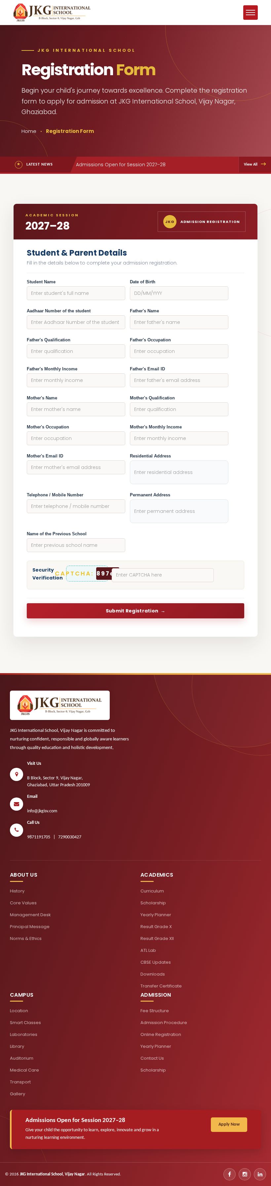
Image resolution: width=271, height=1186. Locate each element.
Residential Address (150, 455)
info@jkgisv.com (42, 811)
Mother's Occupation (48, 426)
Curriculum (152, 891)
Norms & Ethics (26, 938)
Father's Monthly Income (52, 368)
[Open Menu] (250, 12)
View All (255, 164)
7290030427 (69, 837)
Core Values (23, 903)
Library (17, 1046)
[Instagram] (245, 1174)
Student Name (41, 281)
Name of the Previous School (57, 533)
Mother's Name (42, 397)
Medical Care (24, 1070)
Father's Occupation (150, 339)
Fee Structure (154, 1011)
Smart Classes (25, 1022)
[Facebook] (229, 1174)
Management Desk (30, 915)
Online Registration (160, 1034)
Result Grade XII (157, 938)
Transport (20, 1082)
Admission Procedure (163, 1022)
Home (28, 131)
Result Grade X (156, 926)
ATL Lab (148, 950)
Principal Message (30, 926)
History (17, 891)
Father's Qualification (48, 339)
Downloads (152, 974)
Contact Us (152, 1058)
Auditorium (21, 1058)
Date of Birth (142, 281)
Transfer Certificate (161, 986)
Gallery (17, 1094)
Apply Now (229, 1124)
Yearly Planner (155, 915)
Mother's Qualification (152, 397)
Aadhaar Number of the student (59, 310)
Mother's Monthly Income (156, 426)
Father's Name (144, 310)
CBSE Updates (155, 962)
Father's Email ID (147, 368)
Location (19, 1011)
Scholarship (153, 903)
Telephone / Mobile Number (55, 494)
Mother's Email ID (45, 455)
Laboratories (23, 1034)
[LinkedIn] (260, 1174)
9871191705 (38, 837)
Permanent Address (150, 494)
